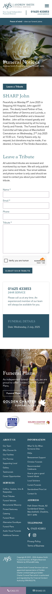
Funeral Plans (8, 526)
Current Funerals (34, 485)
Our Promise (8, 459)
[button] (47, 6)
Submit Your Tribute (17, 270)
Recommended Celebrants (33, 467)
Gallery (6, 468)
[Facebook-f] (29, 535)
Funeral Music (8, 518)
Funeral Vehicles (9, 500)
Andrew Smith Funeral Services (17, 66)
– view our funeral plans (26, 21)
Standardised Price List (36, 489)
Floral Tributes (9, 496)
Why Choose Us (9, 450)
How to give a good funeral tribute (35, 475)
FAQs (29, 453)
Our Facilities (8, 455)
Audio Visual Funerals (12, 531)
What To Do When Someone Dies (35, 447)
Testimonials (8, 472)
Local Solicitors (33, 481)
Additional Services (11, 535)
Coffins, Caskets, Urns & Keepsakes (13, 490)
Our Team (7, 446)
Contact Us (32, 494)
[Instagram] (34, 535)
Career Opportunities (12, 476)
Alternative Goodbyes (12, 522)
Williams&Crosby (32, 562)
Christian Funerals (34, 462)
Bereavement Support (36, 457)
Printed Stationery (10, 509)
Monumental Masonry (12, 505)
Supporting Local (10, 463)
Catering (6, 513)
